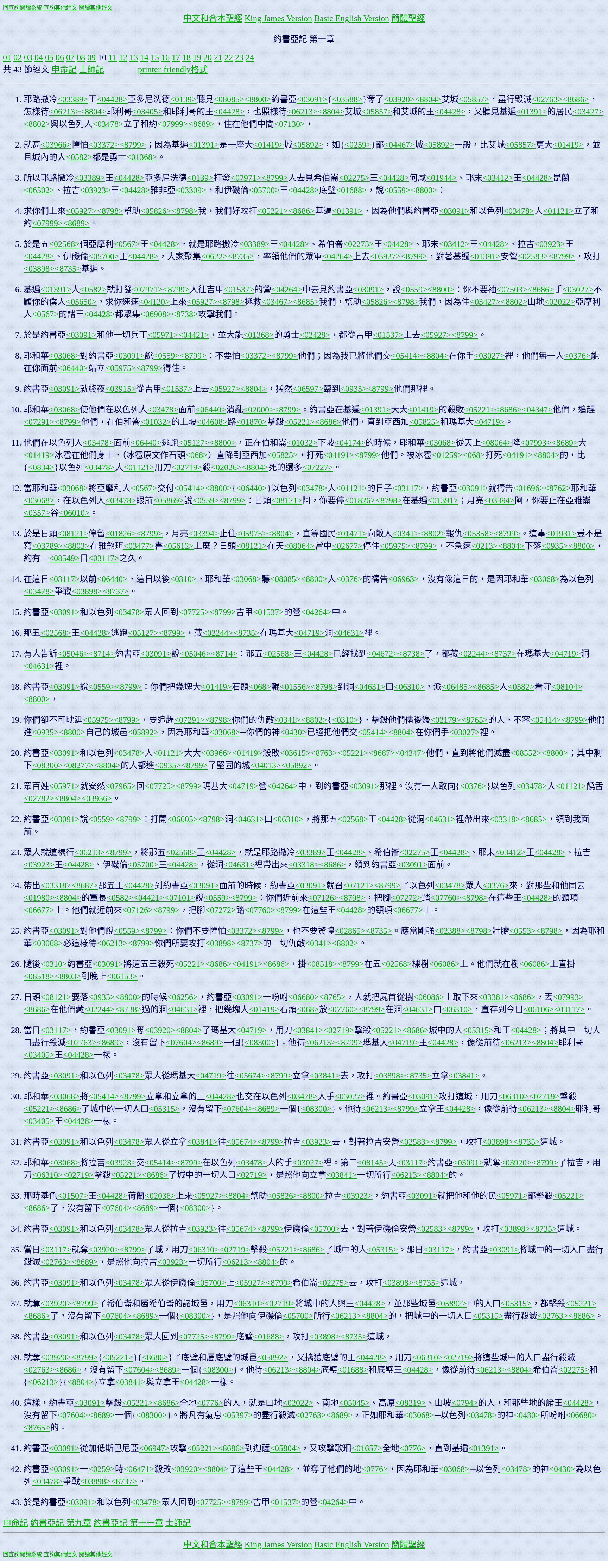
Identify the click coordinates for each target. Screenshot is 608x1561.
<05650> (81, 301)
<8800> (258, 99)
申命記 (64, 69)
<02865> (350, 930)
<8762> (557, 488)
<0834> (41, 467)
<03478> (108, 124)
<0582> (79, 157)
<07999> (172, 124)
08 (81, 57)
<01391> (531, 111)
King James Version (278, 18)
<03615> (295, 753)
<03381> (493, 997)
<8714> (101, 653)
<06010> (74, 512)
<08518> (321, 964)
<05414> (406, 355)
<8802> (37, 124)
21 (218, 57)
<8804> (428, 99)
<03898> (39, 268)
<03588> (347, 99)
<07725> (193, 612)
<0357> (37, 512)
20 (207, 57)
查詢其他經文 (60, 8)
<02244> (217, 633)
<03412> (497, 177)
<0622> (214, 256)
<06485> (457, 686)
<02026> (226, 467)
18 (186, 57)
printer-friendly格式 (173, 69)
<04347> (537, 409)
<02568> (64, 244)
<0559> (397, 190)
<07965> (120, 786)
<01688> (351, 190)
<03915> (120, 388)
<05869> (168, 500)
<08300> (47, 765)
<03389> (72, 99)
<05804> (285, 1448)
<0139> (183, 99)
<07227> (317, 467)
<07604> (181, 1042)
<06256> (182, 997)
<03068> (64, 355)
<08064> (496, 442)
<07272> (406, 897)
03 (28, 57)
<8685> (305, 301)
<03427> (587, 111)
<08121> (286, 500)
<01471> (351, 533)
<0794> (464, 1402)
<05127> (193, 442)
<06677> (39, 910)
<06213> (64, 111)
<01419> (268, 144)
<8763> (324, 753)
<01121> (558, 211)
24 (250, 57)
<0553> (522, 930)
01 (7, 57)
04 (38, 57)
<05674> (250, 1075)
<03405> (147, 111)
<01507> (72, 1195)
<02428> (314, 335)
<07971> (245, 177)
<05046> (72, 653)
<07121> (358, 885)
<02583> (533, 256)
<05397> (237, 1415)
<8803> (76, 546)
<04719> (489, 422)
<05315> (478, 1030)
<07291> (39, 422)
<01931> (561, 533)
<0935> (353, 388)
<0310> (183, 579)
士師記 (91, 69)
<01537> (238, 289)
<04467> (399, 144)
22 (228, 57)
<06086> (444, 964)
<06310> (409, 686)
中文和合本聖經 (212, 18)
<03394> (499, 500)
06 (60, 57)
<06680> (303, 997)
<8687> (381, 753)
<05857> (473, 99)
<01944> (441, 177)
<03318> (504, 819)
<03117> (407, 488)
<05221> (272, 211)
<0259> (357, 144)
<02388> (450, 930)
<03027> (578, 289)
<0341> (405, 533)
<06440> (72, 368)
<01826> (359, 500)
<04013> (265, 765)
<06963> (403, 579)
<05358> (478, 533)
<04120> (154, 301)
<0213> (484, 546)
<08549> (64, 558)
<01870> (251, 422)
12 (123, 57)
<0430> (293, 732)
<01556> (295, 686)
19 (197, 57)
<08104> (566, 686)
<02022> (559, 301)
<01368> (141, 157)
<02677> (347, 546)
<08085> (229, 99)
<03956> (96, 798)
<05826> (155, 211)
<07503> (511, 289)
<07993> (535, 442)
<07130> (289, 124)
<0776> (210, 1402)
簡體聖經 (408, 18)
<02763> (547, 99)
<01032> (155, 422)
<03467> (276, 301)
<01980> (39, 897)
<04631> (348, 633)
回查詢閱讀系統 (22, 8)
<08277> (78, 765)
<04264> (337, 256)
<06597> (307, 388)
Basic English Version (351, 18)
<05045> (354, 1402)
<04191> (338, 455)
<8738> (184, 314)
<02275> (354, 177)
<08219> (410, 1402)
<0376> (577, 355)
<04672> (382, 653)
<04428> (112, 99)
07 (70, 57)
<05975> (120, 368)
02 (17, 57)
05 (49, 57)
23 (239, 57)
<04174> (350, 442)
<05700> (264, 190)
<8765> (474, 719)
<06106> (538, 1009)
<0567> (127, 244)
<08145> (372, 1162)
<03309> (191, 190)
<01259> (447, 455)
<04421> (193, 335)
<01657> (367, 1448)
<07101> (179, 897)
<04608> (212, 422)
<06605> (182, 819)
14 (144, 57)
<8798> (110, 211)
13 (133, 57)
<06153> (122, 976)
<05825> (424, 422)
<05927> (81, 211)
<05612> (178, 546)
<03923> (95, 190)
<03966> (55, 144)
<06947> (154, 1448)
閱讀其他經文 (96, 8)
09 (91, 57)
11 (112, 57)
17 (176, 57)
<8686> (576, 99)
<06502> (39, 190)
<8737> (115, 591)
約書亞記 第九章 (60, 1523)
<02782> (39, 798)
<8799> (132, 144)
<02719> (186, 467)
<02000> (258, 409)
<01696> (528, 488)
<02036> (160, 1195)
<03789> (47, 546)
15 (155, 57)
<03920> (399, 99)
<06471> (139, 1469)
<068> (196, 455)
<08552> (526, 753)
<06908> (155, 314)
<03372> (103, 144)
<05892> (307, 144)
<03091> (312, 99)
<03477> (139, 546)
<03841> (307, 1030)
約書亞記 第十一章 (128, 1523)
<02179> (445, 719)
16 (165, 57)
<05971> (162, 335)
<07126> (323, 897)
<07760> (445, 897)
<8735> (241, 256)
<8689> (201, 124)
